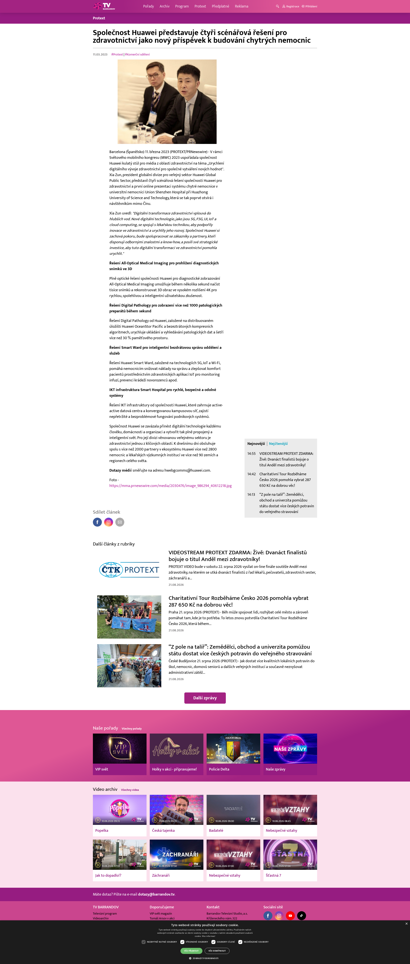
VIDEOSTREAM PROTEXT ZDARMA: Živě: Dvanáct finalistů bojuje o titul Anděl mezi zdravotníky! (286, 459)
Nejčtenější (278, 444)
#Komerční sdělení (137, 54)
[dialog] (205, 942)
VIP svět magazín (161, 914)
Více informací (208, 936)
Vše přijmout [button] (191, 950)
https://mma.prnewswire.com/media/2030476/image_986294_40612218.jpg (170, 485)
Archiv (164, 6)
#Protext (117, 54)
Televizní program (105, 914)
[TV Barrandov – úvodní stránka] (104, 6)
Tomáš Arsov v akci (162, 918)
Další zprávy (205, 698)
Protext (200, 6)
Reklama (241, 6)
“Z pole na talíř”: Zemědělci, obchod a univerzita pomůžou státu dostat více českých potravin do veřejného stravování (286, 503)
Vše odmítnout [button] (217, 950)
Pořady (148, 6)
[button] (204, 958)
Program (182, 6)
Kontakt (213, 907)
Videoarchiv (101, 918)
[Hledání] (278, 6)
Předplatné (220, 6)
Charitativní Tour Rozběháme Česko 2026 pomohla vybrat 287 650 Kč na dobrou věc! (285, 480)
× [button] (406, 924)
